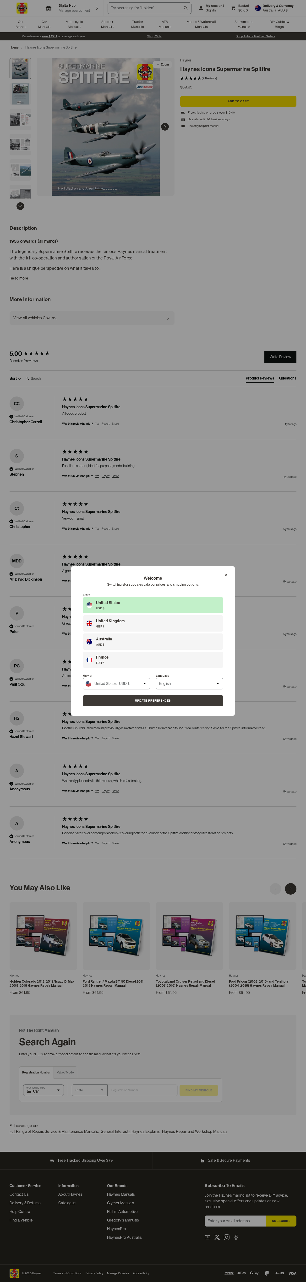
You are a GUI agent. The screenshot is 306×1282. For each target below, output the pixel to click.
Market (87, 675)
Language (162, 675)
